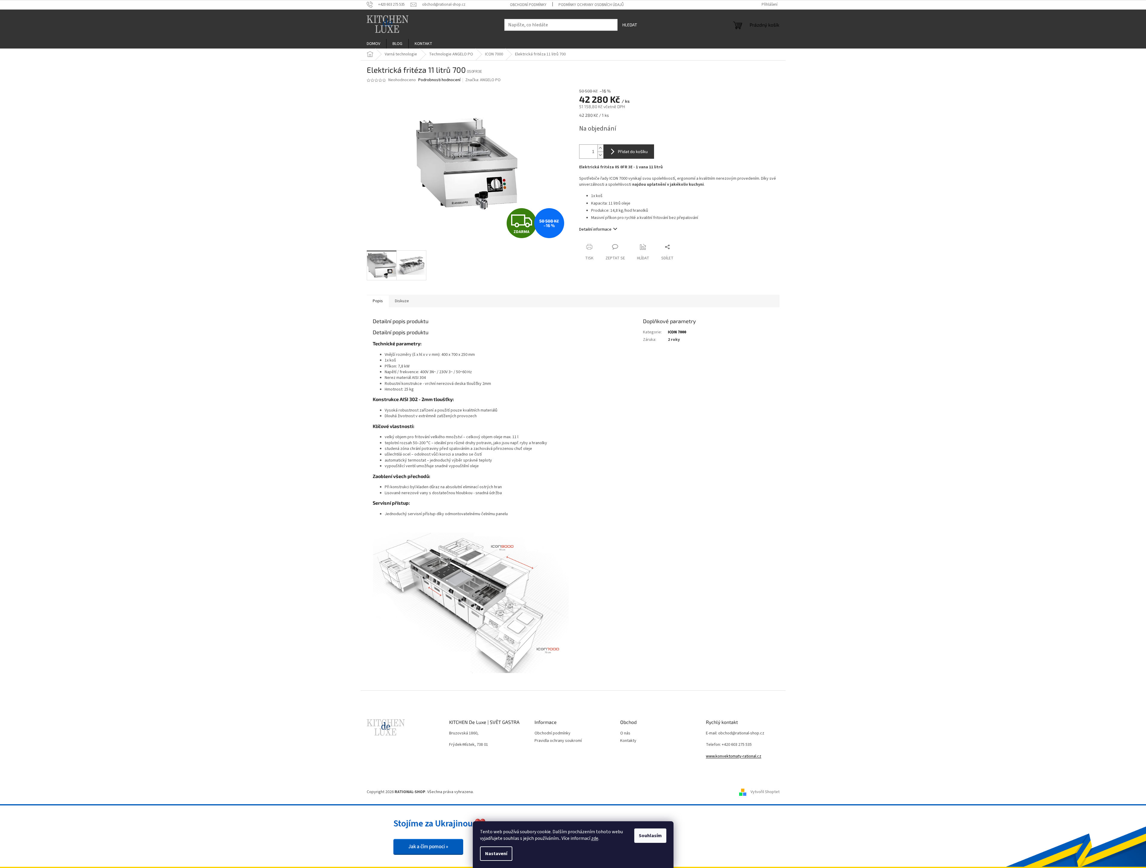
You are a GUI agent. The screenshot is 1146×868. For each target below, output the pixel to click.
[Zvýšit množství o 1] (600, 148)
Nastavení (496, 853)
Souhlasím (650, 835)
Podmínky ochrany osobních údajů (591, 4)
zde (594, 838)
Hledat (629, 24)
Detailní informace (595, 229)
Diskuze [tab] (402, 301)
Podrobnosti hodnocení (439, 80)
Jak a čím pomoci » (428, 846)
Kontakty (628, 741)
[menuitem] (373, 44)
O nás (625, 733)
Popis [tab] (378, 301)
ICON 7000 (677, 332)
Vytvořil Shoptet (765, 792)
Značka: (483, 80)
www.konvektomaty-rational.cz (733, 756)
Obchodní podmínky (528, 4)
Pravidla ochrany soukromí (558, 741)
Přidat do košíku (633, 151)
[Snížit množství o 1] (600, 155)
